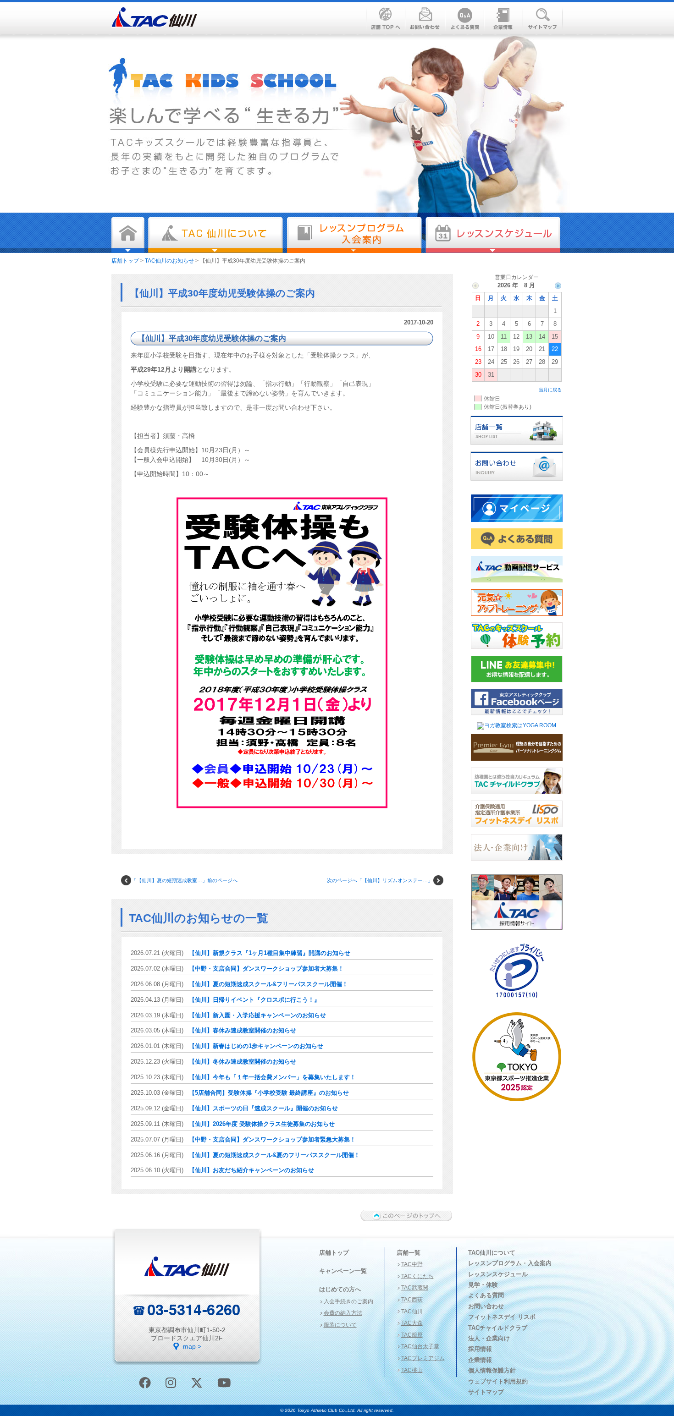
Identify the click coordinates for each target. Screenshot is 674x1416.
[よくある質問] (517, 552)
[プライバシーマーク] (516, 1001)
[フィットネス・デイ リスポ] (516, 830)
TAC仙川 (412, 1311)
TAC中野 (412, 1264)
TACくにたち (417, 1276)
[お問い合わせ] (516, 483)
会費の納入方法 (343, 1313)
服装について (340, 1325)
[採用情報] (517, 932)
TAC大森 (412, 1323)
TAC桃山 (412, 1370)
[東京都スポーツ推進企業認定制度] (516, 1104)
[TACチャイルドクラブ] (516, 797)
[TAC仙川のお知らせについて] (215, 235)
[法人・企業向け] (516, 863)
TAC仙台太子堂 (420, 1346)
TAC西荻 (412, 1299)
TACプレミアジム (423, 1358)
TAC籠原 (412, 1335)
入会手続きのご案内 (348, 1301)
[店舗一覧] (516, 448)
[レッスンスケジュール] (493, 235)
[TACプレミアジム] (517, 763)
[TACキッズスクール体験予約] (517, 651)
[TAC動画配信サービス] (517, 585)
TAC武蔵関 (414, 1287)
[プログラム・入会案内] (354, 235)
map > (192, 1346)
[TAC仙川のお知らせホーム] (127, 235)
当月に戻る (550, 389)
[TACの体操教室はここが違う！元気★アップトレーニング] (517, 618)
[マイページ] (517, 524)
